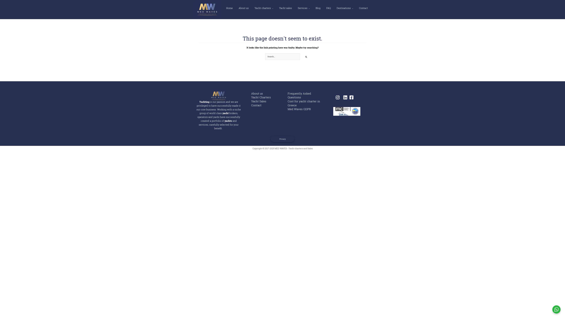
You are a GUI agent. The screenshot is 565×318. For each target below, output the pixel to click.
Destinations (344, 8)
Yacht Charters (261, 97)
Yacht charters (263, 8)
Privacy (282, 139)
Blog (318, 8)
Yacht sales (285, 8)
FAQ (328, 8)
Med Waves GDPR (299, 109)
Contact (363, 8)
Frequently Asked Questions (299, 95)
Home (229, 8)
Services (302, 8)
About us (244, 8)
